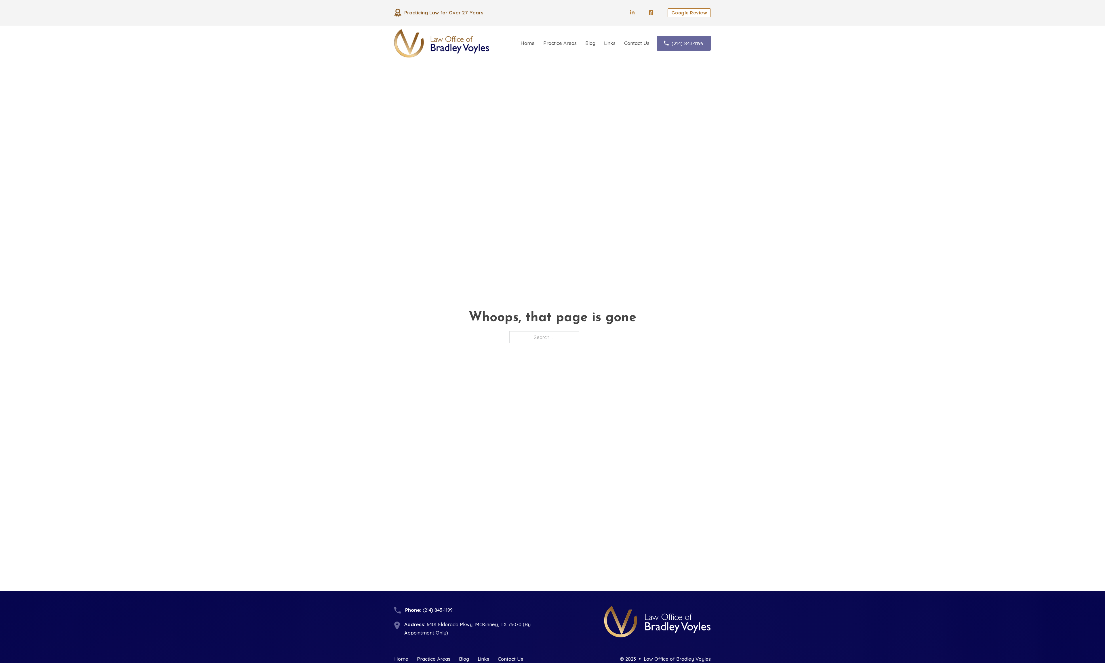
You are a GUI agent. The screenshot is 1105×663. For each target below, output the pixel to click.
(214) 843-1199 (688, 43)
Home (528, 43)
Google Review (689, 13)
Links (610, 43)
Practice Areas (560, 43)
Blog (590, 43)
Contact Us (636, 43)
